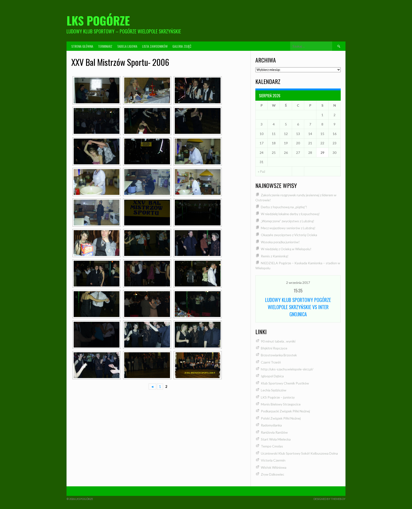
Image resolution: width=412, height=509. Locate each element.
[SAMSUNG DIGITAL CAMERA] (96, 90)
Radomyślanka (271, 425)
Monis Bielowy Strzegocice (281, 404)
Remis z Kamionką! (274, 256)
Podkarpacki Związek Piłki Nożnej (285, 411)
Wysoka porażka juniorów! (280, 242)
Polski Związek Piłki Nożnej (281, 418)
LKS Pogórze (98, 20)
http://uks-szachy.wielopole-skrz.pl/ (287, 369)
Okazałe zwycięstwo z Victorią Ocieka (289, 235)
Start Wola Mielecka (276, 439)
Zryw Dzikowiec (272, 474)
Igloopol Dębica (272, 376)
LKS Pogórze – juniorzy (278, 397)
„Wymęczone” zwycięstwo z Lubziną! (287, 221)
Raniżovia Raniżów (274, 432)
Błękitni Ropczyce (274, 348)
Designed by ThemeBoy (329, 498)
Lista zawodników (155, 46)
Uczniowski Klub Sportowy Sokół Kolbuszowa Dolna (299, 453)
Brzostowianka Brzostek (279, 355)
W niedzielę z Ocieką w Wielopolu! (286, 249)
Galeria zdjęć (181, 46)
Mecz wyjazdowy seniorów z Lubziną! (288, 228)
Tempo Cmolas (272, 446)
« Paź (261, 171)
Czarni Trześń (271, 362)
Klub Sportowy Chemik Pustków (285, 383)
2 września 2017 (298, 282)
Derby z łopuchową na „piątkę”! (284, 207)
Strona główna (82, 46)
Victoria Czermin (273, 460)
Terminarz (105, 46)
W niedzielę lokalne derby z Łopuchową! (290, 214)
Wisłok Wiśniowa (273, 467)
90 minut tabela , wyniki (278, 341)
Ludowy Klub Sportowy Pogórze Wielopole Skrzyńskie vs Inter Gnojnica (298, 307)
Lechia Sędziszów (273, 390)
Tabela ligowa (127, 46)
